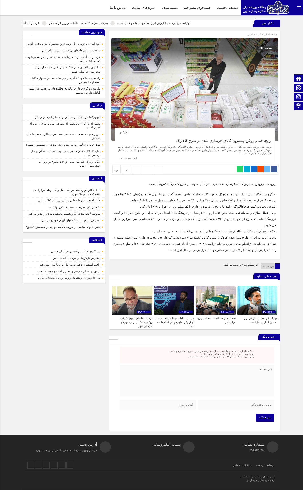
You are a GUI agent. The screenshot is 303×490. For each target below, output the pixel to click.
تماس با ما (118, 8)
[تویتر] (30, 465)
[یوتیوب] (62, 465)
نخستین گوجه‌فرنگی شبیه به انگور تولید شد (74, 207)
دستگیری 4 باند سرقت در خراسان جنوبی (75, 251)
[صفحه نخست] (298, 79)
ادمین (121, 158)
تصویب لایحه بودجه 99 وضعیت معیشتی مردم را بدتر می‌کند (64, 213)
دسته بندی (170, 8)
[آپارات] (54, 465)
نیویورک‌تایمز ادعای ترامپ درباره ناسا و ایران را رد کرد (67, 117)
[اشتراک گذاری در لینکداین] (254, 169)
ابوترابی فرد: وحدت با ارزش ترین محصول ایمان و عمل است (179, 23)
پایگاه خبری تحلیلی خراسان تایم (260, 480)
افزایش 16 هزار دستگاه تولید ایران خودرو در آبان (71, 220)
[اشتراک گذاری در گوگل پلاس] (260, 169)
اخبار (250, 34)
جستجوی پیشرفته (197, 8)
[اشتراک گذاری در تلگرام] (247, 169)
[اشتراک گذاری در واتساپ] (240, 169)
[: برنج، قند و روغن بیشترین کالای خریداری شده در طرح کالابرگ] (147, 169)
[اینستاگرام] (298, 97)
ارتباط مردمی (265, 465)
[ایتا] (298, 88)
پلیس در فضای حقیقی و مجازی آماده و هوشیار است (68, 271)
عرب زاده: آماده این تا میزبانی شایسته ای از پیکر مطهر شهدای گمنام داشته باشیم (174, 322)
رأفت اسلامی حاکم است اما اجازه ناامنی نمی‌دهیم (69, 264)
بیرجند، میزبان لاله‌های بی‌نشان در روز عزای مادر (102, 23)
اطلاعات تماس (241, 465)
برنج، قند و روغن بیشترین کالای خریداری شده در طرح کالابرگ (224, 141)
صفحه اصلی (270, 34)
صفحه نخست (227, 8)
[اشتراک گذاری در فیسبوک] (274, 169)
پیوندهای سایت (143, 8)
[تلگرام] (46, 465)
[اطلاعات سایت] (298, 106)
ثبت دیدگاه (265, 417)
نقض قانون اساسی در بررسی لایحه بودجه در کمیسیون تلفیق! (63, 144)
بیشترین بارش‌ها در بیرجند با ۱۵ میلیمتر (76, 258)
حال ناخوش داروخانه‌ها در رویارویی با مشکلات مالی (69, 200)
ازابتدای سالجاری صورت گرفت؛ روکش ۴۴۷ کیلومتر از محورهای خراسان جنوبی (136, 322)
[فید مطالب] (69, 465)
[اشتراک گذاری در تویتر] (267, 169)
